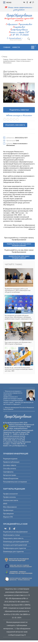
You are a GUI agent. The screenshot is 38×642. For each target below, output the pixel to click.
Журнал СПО (8, 517)
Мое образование (10, 507)
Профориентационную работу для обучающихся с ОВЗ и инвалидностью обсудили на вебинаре (19, 280)
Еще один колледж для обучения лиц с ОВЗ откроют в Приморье (19, 333)
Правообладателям (10, 478)
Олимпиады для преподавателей (16, 542)
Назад (5, 56)
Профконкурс (8, 510)
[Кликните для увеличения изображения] (19, 93)
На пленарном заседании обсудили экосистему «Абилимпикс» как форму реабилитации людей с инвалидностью (19, 307)
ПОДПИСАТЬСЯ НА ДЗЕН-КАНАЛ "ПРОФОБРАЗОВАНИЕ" (19, 257)
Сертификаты (8, 472)
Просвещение (8, 513)
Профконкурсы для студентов (14, 548)
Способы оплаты (9, 468)
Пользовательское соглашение (15, 482)
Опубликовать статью (11, 535)
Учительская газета (10, 500)
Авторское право (9, 475)
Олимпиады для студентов (13, 551)
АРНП (5, 504)
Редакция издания (10, 459)
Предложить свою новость (15, 125)
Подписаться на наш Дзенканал (15, 532)
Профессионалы (9, 497)
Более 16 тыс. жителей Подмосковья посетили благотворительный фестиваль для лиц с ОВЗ (19, 359)
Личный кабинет (15, 38)
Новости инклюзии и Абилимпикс (16, 144)
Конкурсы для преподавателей (15, 545)
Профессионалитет (10, 494)
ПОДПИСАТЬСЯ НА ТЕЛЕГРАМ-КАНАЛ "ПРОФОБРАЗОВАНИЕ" (19, 244)
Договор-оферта (9, 465)
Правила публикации (11, 462)
